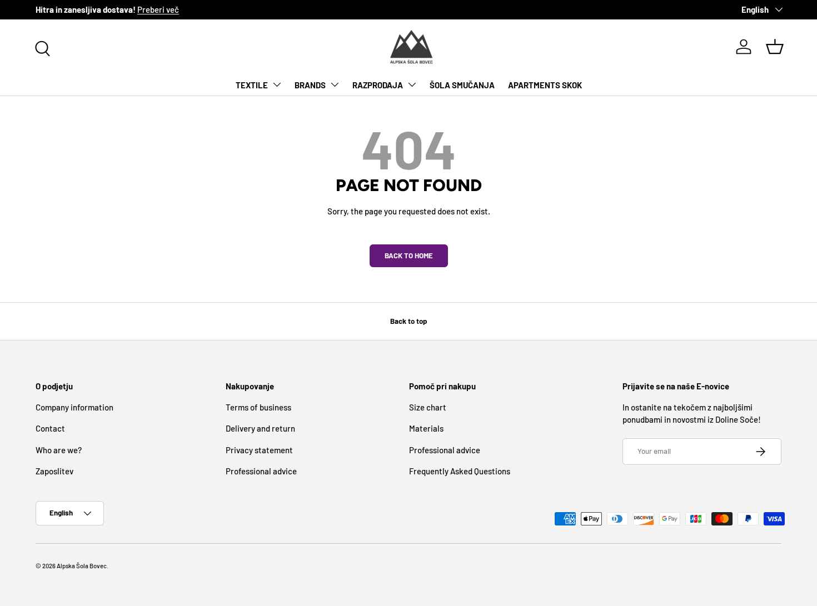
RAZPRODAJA (377, 84)
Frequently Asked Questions (459, 471)
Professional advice (261, 471)
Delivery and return (260, 428)
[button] (775, 46)
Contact (50, 428)
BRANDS (310, 84)
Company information (74, 407)
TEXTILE (252, 84)
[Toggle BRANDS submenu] (334, 84)
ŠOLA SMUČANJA (462, 84)
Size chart (427, 407)
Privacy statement (259, 450)
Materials (426, 428)
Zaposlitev (54, 471)
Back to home (409, 255)
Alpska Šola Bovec (82, 565)
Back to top (408, 321)
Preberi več (158, 9)
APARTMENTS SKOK (545, 84)
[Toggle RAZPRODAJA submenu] (412, 84)
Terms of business (258, 407)
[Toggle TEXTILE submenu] (276, 84)
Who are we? (59, 450)
